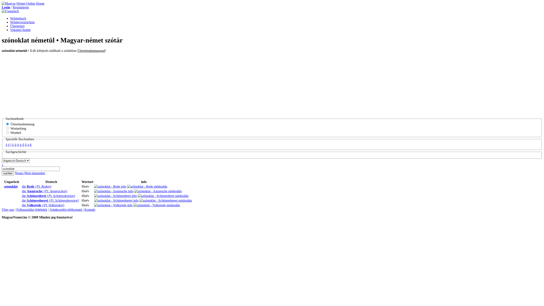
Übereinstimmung (22, 124)
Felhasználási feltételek (31, 209)
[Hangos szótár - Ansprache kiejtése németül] (20, 191)
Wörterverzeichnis (22, 22)
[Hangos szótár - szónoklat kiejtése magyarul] (2, 186)
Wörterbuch (18, 18)
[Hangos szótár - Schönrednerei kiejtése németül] (20, 201)
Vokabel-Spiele (20, 30)
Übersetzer (17, 26)
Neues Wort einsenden (30, 173)
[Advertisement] (272, 84)
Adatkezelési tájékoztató (66, 209)
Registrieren (21, 7)
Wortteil (15, 133)
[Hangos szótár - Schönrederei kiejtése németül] (20, 196)
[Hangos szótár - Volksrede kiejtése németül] (20, 205)
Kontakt (89, 209)
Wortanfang (18, 128)
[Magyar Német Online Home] (23, 3)
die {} (37, 186)
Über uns (8, 209)
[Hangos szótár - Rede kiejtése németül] (20, 186)
